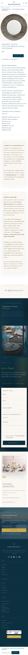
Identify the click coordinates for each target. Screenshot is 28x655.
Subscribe (14, 530)
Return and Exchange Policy (6, 622)
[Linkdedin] (16, 557)
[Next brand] (7, 321)
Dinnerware (3, 569)
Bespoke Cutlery (4, 574)
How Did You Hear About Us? (12, 414)
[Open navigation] (2, 3)
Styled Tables (3, 587)
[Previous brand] (3, 321)
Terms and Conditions (5, 627)
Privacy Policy (10, 437)
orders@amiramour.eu (5, 601)
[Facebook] (14, 557)
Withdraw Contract (14, 636)
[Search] (23, 3)
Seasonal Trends (4, 590)
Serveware (3, 572)
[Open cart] (26, 3)
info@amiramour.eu (11, 175)
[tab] (3, 357)
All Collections (4, 564)
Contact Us (3, 583)
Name (4, 394)
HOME (2, 7)
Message (5, 422)
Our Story (3, 585)
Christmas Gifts (4, 592)
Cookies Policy (4, 620)
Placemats (3, 567)
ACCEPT (15, 652)
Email (4, 400)
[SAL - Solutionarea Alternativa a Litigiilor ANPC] (14, 632)
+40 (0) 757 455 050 (5, 603)
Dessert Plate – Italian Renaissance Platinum (13, 46)
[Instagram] (8, 557)
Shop (7, 7)
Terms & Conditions (20, 435)
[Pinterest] (11, 557)
